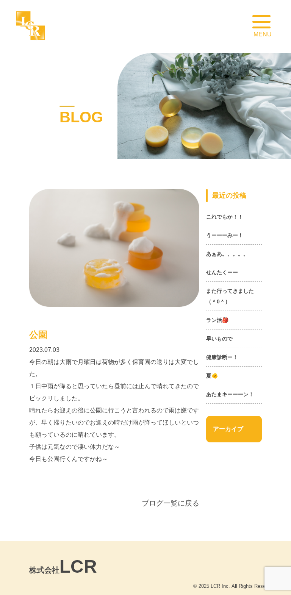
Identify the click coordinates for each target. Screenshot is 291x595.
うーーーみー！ (224, 235)
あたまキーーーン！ (230, 394)
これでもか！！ (224, 217)
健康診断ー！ (222, 357)
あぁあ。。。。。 (227, 254)
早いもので (219, 339)
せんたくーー (222, 272)
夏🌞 (212, 376)
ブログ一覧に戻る (170, 503)
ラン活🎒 (217, 320)
